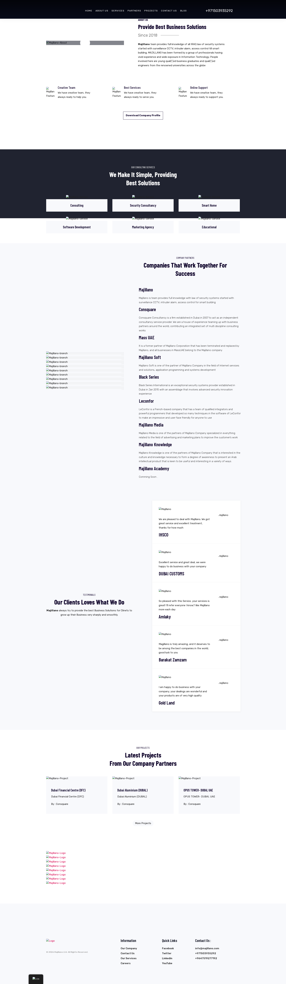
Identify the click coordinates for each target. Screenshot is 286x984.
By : (59, 804)
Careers (126, 963)
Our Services (129, 958)
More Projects (143, 823)
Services (118, 11)
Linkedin (167, 958)
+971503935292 (219, 10)
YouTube (167, 963)
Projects (151, 11)
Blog (183, 11)
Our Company (129, 948)
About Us (101, 11)
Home (88, 11)
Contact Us (169, 11)
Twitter (166, 953)
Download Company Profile (143, 115)
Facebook (168, 948)
